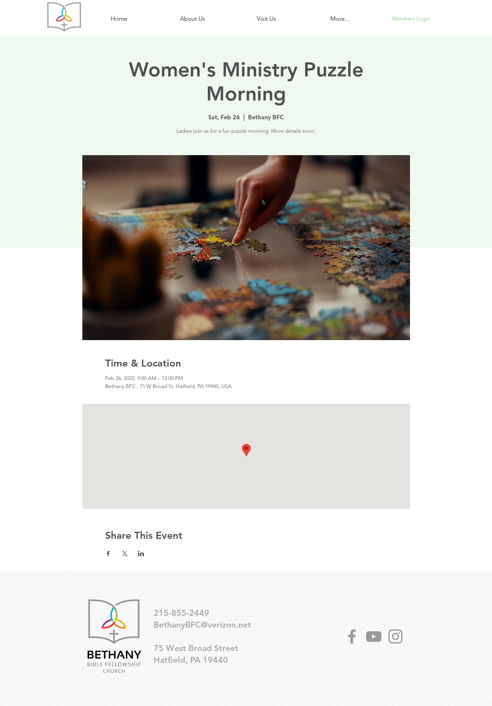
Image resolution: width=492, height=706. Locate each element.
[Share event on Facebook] (108, 553)
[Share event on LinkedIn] (141, 553)
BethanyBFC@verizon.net (202, 625)
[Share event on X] (124, 553)
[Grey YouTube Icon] (373, 636)
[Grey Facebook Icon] (351, 636)
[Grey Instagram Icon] (395, 636)
